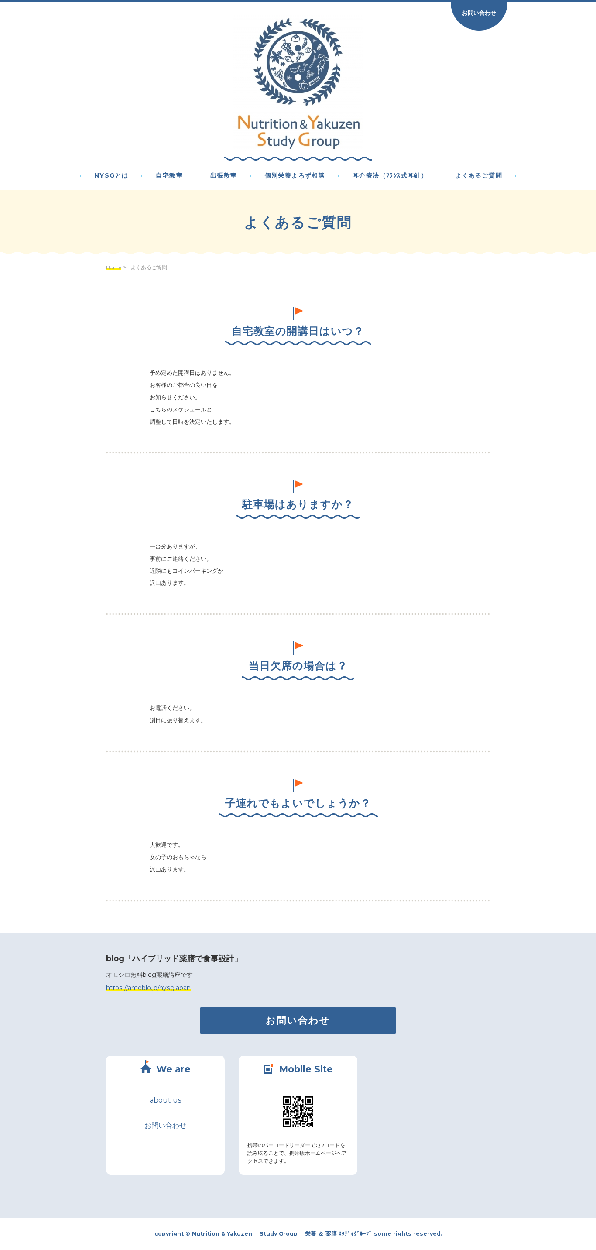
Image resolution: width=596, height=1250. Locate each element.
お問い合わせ (479, 12)
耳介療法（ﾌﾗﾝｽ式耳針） (390, 176)
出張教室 (223, 176)
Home (113, 267)
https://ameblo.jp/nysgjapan (148, 987)
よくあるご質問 (478, 176)
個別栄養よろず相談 (295, 176)
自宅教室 (169, 176)
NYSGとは (111, 176)
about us (165, 1100)
